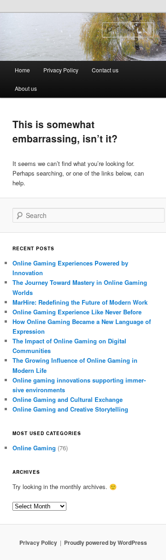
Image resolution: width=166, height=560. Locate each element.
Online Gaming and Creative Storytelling (70, 409)
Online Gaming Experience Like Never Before (77, 311)
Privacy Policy (60, 70)
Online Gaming (34, 447)
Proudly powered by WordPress (105, 542)
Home (22, 70)
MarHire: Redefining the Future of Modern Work (80, 302)
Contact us (105, 70)
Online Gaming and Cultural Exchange (67, 399)
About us (26, 88)
